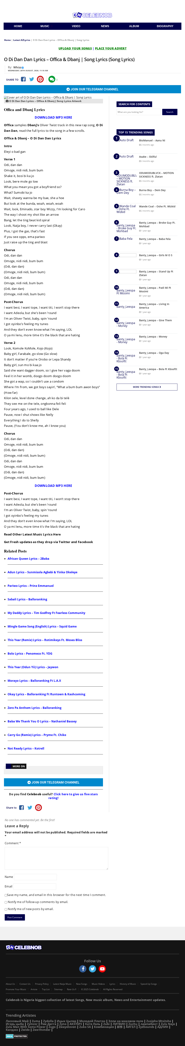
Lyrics (112, 984)
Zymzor (32, 1024)
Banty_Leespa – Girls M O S (155, 255)
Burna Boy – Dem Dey (152, 190)
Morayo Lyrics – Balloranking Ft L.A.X (34, 681)
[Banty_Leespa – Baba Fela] (126, 244)
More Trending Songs (146, 386)
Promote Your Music (16, 989)
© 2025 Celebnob (90, 989)
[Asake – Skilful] (126, 161)
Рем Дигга (48, 1024)
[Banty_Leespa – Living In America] (126, 309)
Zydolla (48, 1021)
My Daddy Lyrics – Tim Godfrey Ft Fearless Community (46, 613)
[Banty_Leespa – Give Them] (126, 325)
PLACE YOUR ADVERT (110, 48)
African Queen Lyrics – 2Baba (28, 559)
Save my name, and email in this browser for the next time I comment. (56, 895)
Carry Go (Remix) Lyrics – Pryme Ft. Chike (37, 735)
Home (7, 40)
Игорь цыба (15, 1024)
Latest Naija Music (62, 984)
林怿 (120, 1027)
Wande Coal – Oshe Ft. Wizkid (157, 206)
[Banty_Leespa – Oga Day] (126, 358)
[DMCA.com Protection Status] (92, 1036)
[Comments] (51, 79)
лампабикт (149, 1024)
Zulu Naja (168, 1024)
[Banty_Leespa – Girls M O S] (126, 260)
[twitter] (92, 968)
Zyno (62, 1024)
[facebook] (82, 968)
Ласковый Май (17, 1021)
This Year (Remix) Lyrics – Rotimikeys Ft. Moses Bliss (45, 640)
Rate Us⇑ (72, 989)
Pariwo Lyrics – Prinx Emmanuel (31, 586)
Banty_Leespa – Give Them (155, 320)
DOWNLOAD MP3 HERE (53, 117)
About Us (10, 984)
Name (9, 877)
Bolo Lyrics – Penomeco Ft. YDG (30, 654)
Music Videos (98, 984)
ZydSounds (146, 1027)
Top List (46, 989)
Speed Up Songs (149, 984)
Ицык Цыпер (66, 1021)
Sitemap (58, 989)
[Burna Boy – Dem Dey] (126, 195)
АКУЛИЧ (76, 1024)
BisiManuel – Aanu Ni (152, 140)
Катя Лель (92, 1024)
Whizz (17, 67)
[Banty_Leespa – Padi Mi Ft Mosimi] (126, 293)
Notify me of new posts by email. (31, 909)
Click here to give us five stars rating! (73, 796)
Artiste (34, 989)
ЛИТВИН (119, 1024)
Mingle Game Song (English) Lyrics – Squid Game (42, 626)
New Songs (81, 984)
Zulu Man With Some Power (26, 1027)
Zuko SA (85, 1027)
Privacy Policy (42, 984)
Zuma (36, 1021)
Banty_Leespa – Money (153, 336)
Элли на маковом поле (125, 1021)
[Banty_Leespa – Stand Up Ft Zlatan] (126, 276)
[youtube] (102, 968)
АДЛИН (162, 1027)
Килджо (12, 1030)
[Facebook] (23, 79)
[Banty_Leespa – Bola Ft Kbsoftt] (126, 374)
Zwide (25, 1030)
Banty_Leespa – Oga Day (154, 353)
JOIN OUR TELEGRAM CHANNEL (94, 89)
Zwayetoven (67, 1027)
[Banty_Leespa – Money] (126, 341)
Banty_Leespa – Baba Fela (155, 239)
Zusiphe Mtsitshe (158, 1021)
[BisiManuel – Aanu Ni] (126, 145)
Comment (13, 843)
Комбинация (104, 1027)
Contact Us (25, 984)
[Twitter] (31, 79)
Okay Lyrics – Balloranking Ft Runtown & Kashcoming (46, 694)
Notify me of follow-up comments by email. (38, 902)
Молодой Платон (92, 1021)
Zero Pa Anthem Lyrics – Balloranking (34, 708)
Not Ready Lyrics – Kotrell (26, 748)
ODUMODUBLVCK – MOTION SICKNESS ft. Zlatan (156, 174)
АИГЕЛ (130, 1027)
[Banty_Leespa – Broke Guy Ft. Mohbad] (126, 227)
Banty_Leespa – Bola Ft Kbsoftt (158, 369)
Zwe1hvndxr (41, 1030)
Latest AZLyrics (21, 40)
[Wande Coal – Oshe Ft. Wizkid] (126, 211)
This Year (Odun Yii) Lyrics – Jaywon (33, 667)
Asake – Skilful (148, 156)
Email (8, 886)
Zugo (52, 1027)
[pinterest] (40, 79)
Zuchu (132, 1024)
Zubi (106, 1024)
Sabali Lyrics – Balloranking (27, 599)
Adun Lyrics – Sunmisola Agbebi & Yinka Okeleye (42, 572)
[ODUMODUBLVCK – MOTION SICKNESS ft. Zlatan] (126, 178)
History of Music (128, 984)
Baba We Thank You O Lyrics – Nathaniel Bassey (42, 721)
